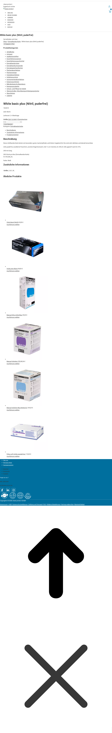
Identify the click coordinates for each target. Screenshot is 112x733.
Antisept (9, 54)
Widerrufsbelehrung (53, 504)
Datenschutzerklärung (20, 504)
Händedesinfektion (13, 75)
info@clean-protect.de (6, 485)
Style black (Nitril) (13, 222)
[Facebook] (2, 490)
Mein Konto (109, 6)
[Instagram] (14, 490)
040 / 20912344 (4, 481)
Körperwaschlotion (13, 82)
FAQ (44, 504)
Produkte (5, 473)
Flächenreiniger (12, 72)
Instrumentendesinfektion (15, 79)
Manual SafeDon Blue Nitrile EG (17, 408)
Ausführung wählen (13, 224)
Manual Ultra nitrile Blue (14, 315)
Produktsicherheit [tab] (12, 135)
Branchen (5, 469)
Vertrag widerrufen (67, 504)
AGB (10, 504)
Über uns (5, 460)
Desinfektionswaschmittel (15, 61)
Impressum (4, 504)
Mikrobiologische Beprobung (16, 84)
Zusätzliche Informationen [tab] (15, 132)
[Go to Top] (56, 619)
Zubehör (9, 96)
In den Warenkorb (8, 124)
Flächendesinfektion (13, 70)
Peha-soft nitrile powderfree (16, 454)
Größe (5, 119)
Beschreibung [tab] (11, 130)
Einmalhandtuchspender (15, 66)
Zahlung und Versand (35, 504)
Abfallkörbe (10, 52)
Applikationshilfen (13, 56)
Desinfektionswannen (14, 59)
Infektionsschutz (12, 77)
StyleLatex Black (12, 269)
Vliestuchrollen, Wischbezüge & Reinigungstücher (23, 91)
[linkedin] (8, 490)
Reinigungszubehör (13, 86)
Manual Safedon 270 (13, 361)
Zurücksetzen (22, 119)
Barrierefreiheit (80, 504)
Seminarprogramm (8, 465)
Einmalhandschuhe (13, 63)
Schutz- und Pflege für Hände (16, 89)
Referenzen (6, 471)
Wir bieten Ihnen (7, 462)
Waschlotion (11, 93)
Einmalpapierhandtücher (15, 68)
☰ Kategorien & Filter (9, 44)
